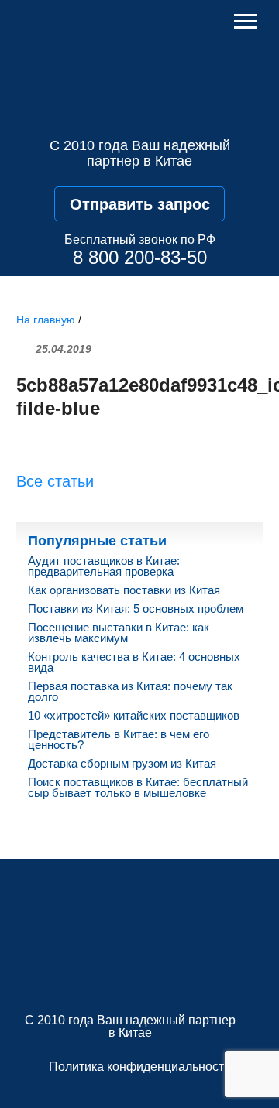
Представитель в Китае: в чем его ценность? (118, 740)
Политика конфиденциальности (140, 1066)
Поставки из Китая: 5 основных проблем (135, 609)
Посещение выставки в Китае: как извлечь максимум (118, 633)
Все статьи (55, 481)
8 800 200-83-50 (140, 257)
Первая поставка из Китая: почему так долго (130, 692)
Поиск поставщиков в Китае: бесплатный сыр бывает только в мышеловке (138, 788)
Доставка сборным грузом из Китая (122, 763)
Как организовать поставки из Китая (124, 590)
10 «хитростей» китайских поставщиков (133, 715)
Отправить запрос (140, 204)
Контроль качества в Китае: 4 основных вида (134, 662)
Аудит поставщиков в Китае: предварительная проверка (104, 566)
